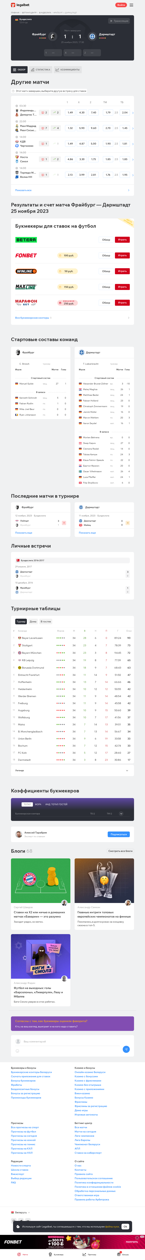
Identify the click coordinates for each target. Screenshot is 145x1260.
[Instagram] (14, 1221)
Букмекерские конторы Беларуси (31, 1072)
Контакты (80, 1169)
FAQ (13, 1182)
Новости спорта (21, 1165)
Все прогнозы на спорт (25, 1127)
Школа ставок (19, 1169)
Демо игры (81, 1110)
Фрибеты (16, 1084)
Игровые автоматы (86, 1114)
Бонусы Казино (84, 1097)
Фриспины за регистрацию (91, 1106)
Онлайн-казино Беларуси (90, 1072)
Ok (125, 1226)
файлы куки (112, 1226)
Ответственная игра (87, 1195)
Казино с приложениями (89, 1089)
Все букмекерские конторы (33, 317)
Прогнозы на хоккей (23, 1140)
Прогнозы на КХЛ (21, 1148)
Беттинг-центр (29, 12)
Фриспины (81, 1101)
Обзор (106, 239)
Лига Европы (82, 1140)
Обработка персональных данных (95, 1191)
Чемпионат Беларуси (87, 1144)
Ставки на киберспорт (88, 1152)
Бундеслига (45, 12)
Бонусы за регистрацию (25, 1093)
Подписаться (119, 834)
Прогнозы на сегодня (24, 1135)
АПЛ (77, 1148)
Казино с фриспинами (88, 1080)
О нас (78, 1165)
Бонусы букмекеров (23, 1080)
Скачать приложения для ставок (30, 1076)
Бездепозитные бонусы (25, 1089)
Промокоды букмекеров (26, 1097)
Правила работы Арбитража (92, 1199)
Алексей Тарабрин (35, 832)
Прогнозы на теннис (23, 1144)
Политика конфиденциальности (94, 1182)
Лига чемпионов (84, 1135)
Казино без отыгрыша (88, 1084)
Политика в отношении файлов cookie (98, 1186)
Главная (15, 12)
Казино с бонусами (86, 1076)
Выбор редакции (21, 1178)
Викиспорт (17, 1174)
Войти (121, 5)
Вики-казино (82, 1093)
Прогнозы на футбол (23, 1131)
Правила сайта (84, 1174)
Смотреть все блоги (120, 851)
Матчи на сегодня (85, 1131)
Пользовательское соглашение (94, 1178)
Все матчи (81, 1127)
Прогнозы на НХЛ (22, 1152)
